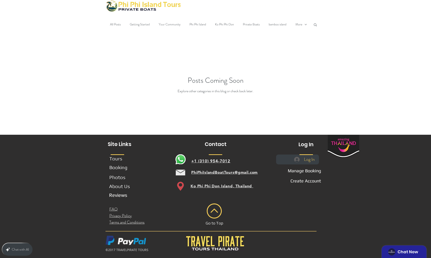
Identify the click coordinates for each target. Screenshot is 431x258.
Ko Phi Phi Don (224, 24)
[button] (212, 6)
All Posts (115, 24)
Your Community (169, 24)
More (298, 24)
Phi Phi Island (197, 24)
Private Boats (251, 24)
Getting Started (140, 24)
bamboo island (277, 24)
